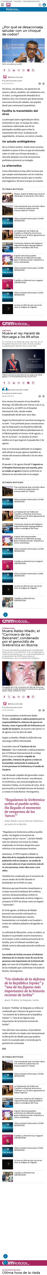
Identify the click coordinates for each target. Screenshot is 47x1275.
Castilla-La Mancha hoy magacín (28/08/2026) (28, 270)
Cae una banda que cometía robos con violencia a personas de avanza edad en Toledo (29, 197)
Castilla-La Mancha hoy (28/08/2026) (24, 588)
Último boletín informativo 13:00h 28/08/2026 (29, 209)
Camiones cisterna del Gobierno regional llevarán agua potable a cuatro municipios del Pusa (28, 234)
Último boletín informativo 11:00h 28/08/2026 (28, 283)
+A (40, 73)
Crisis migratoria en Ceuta (31, 1)
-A (43, 73)
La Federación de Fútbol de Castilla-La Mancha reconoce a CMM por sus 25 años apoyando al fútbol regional (29, 223)
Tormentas (17, 1)
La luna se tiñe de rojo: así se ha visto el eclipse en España (28, 295)
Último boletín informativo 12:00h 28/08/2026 (29, 258)
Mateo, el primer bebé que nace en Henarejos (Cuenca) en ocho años (29, 184)
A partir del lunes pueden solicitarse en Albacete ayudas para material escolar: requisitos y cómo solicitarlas (29, 248)
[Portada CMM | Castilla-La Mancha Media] (8, 5)
